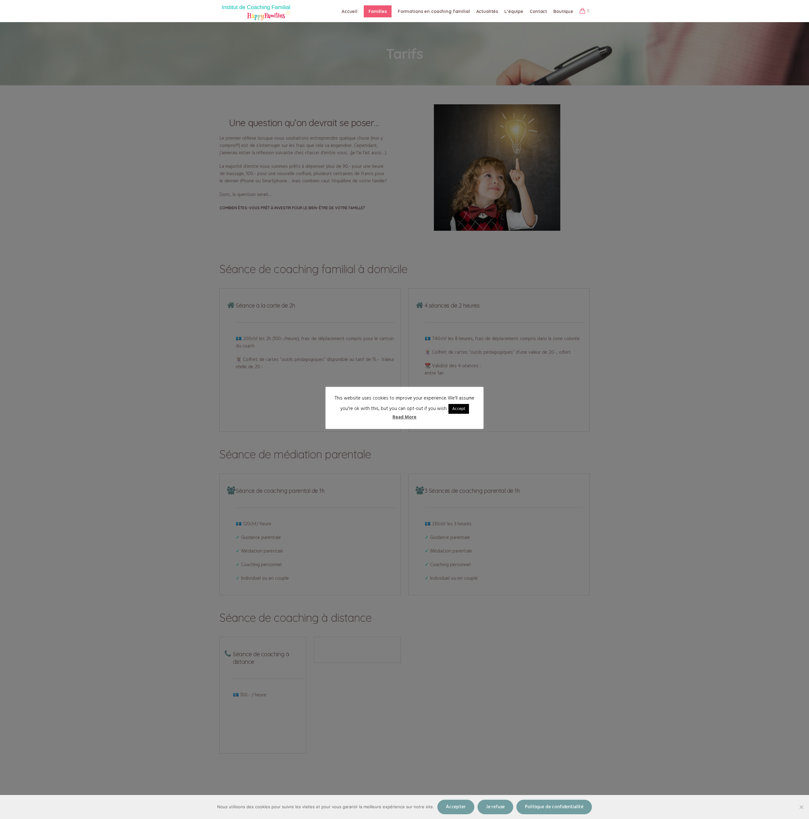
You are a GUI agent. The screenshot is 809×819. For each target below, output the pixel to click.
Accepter (456, 807)
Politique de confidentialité (554, 807)
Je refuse (495, 807)
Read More (404, 417)
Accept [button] (458, 409)
